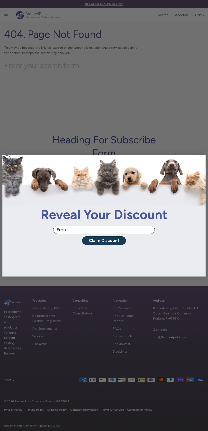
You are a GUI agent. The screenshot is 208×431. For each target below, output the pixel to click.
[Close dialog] (7, 159)
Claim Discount (104, 240)
